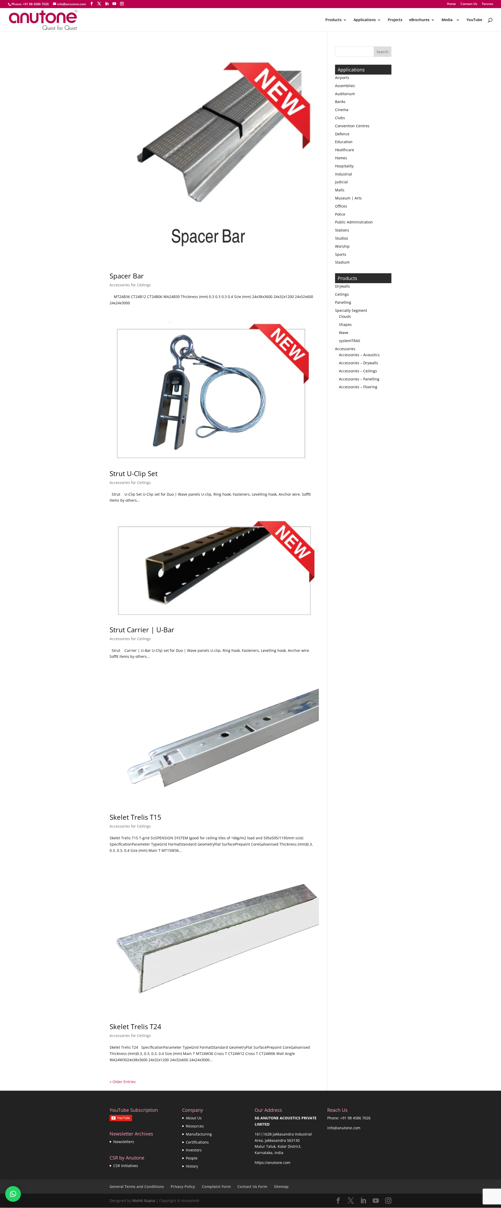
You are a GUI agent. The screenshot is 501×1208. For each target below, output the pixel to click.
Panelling (343, 302)
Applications (365, 20)
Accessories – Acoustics (359, 354)
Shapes (345, 324)
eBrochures (419, 20)
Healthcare (344, 149)
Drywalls (342, 286)
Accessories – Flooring (358, 386)
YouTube (474, 20)
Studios (341, 238)
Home (451, 4)
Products (333, 20)
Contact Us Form (252, 1186)
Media (448, 20)
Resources (195, 1126)
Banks (340, 101)
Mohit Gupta (143, 1200)
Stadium (342, 262)
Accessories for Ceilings (130, 284)
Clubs (340, 117)
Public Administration (354, 222)
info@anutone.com (343, 1127)
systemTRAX (349, 340)
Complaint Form (216, 1186)
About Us (194, 1117)
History (192, 1166)
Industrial (343, 174)
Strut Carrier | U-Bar (142, 629)
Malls (339, 189)
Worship (342, 246)
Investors (194, 1150)
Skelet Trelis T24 (135, 1026)
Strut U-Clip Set (134, 473)
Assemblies (345, 85)
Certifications (197, 1142)
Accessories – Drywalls (358, 362)
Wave (343, 332)
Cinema (341, 109)
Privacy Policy (183, 1186)
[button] (13, 1194)
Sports (340, 254)
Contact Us (469, 4)
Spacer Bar (127, 276)
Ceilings (342, 294)
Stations (342, 230)
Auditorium (345, 93)
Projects (395, 20)
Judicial (341, 181)
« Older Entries (123, 1081)
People (192, 1158)
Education (344, 141)
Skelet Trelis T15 (135, 817)
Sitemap (281, 1186)
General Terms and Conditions (137, 1186)
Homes (341, 157)
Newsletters (123, 1141)
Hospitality (344, 165)
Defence (342, 133)
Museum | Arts (348, 198)
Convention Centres (352, 125)
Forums (487, 4)
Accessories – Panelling (359, 379)
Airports (342, 77)
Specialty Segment (351, 310)
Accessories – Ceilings (358, 370)
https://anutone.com (272, 1162)
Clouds (345, 316)
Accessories (345, 348)
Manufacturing (199, 1134)
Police (340, 214)
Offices (341, 206)
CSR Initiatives (125, 1165)
